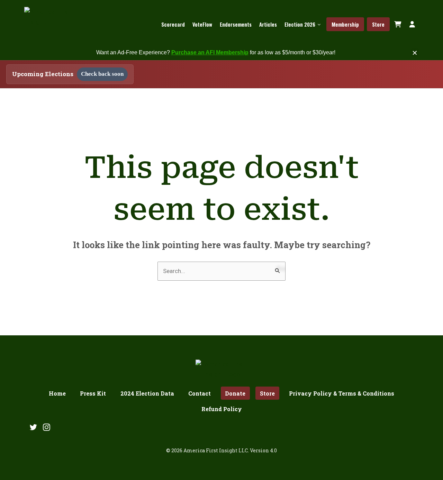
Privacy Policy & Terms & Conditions (341, 393)
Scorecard (173, 24)
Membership (345, 24)
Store (378, 24)
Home (57, 393)
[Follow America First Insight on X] (33, 427)
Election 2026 (299, 24)
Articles (268, 24)
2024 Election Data (147, 393)
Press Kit (93, 393)
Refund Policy (221, 409)
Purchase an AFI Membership (209, 52)
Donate (235, 393)
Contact (199, 393)
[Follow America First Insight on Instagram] (46, 427)
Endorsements (236, 24)
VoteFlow (202, 24)
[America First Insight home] (55, 24)
